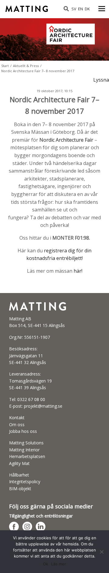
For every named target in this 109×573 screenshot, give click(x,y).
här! (78, 271)
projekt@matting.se (43, 406)
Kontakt (17, 417)
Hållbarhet (19, 475)
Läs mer (58, 563)
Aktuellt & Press (26, 65)
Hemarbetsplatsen (27, 456)
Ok (45, 563)
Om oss (17, 424)
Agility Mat (19, 463)
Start (5, 65)
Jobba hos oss (23, 431)
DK (87, 9)
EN (80, 9)
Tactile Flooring (27, 7)
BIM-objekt (20, 488)
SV (73, 9)
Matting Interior (24, 450)
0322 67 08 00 (31, 399)
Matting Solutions (26, 443)
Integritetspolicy (24, 481)
